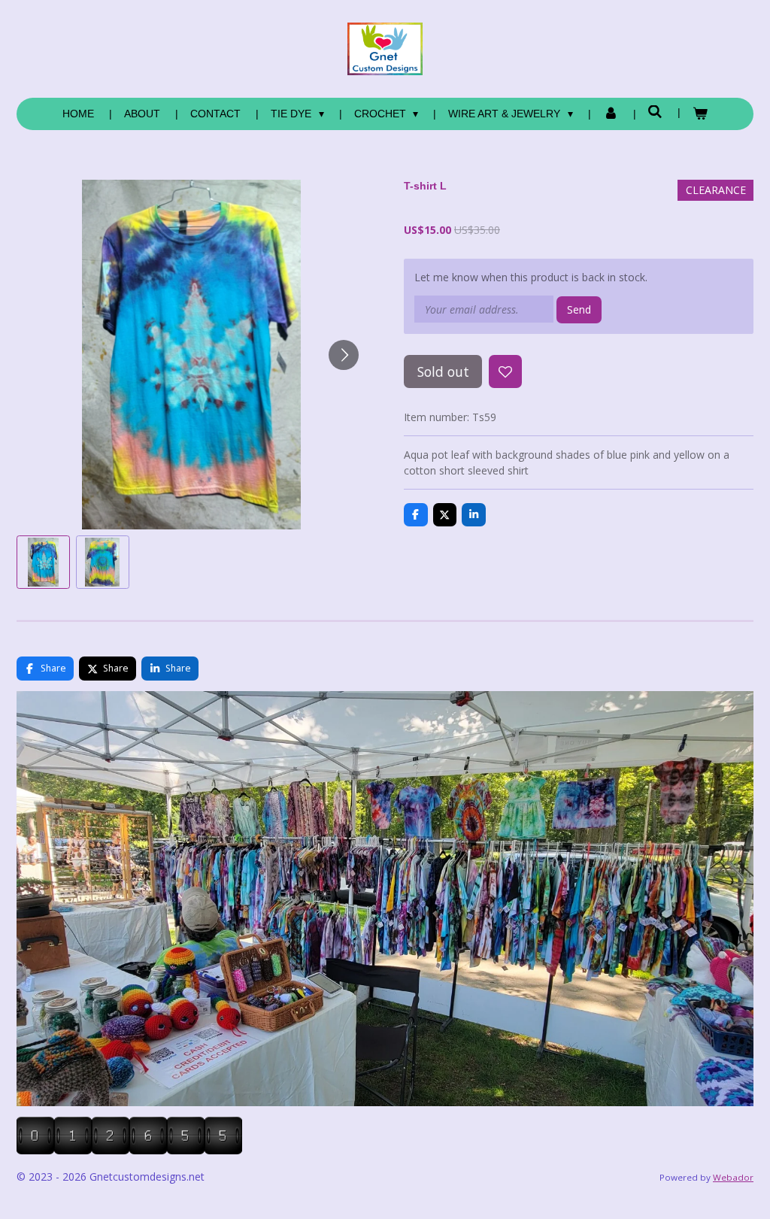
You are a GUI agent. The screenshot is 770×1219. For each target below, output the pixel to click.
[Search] (655, 112)
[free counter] (129, 1150)
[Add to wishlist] (505, 371)
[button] (43, 562)
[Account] (610, 114)
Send (579, 309)
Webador (733, 1177)
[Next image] (344, 355)
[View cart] (700, 114)
